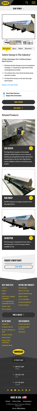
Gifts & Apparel (6, 309)
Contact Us (5, 324)
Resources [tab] (28, 48)
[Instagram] (26, 390)
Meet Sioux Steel (7, 285)
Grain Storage (23, 288)
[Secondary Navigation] (18, 8)
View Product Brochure (12, 93)
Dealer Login (19, 360)
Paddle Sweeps (23, 296)
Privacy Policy (16, 401)
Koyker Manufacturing (25, 293)
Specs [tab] (14, 48)
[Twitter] (12, 390)
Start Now (18, 267)
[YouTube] (15, 390)
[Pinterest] (22, 390)
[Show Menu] (33, 2)
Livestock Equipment (25, 302)
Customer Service (7, 327)
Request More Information (13, 96)
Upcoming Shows (7, 345)
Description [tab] (6, 48)
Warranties (22, 332)
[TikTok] (29, 390)
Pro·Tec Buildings (24, 299)
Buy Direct (17, 108)
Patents (8, 401)
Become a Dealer (7, 335)
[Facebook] (8, 390)
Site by (14, 408)
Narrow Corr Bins (24, 291)
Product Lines (6, 306)
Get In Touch (6, 321)
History (4, 291)
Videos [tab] (20, 48)
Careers (4, 288)
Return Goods (6, 337)
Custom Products (24, 305)
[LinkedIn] (19, 390)
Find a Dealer (18, 102)
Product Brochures (24, 324)
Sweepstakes (27, 401)
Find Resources (24, 321)
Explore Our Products (26, 285)
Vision (4, 293)
